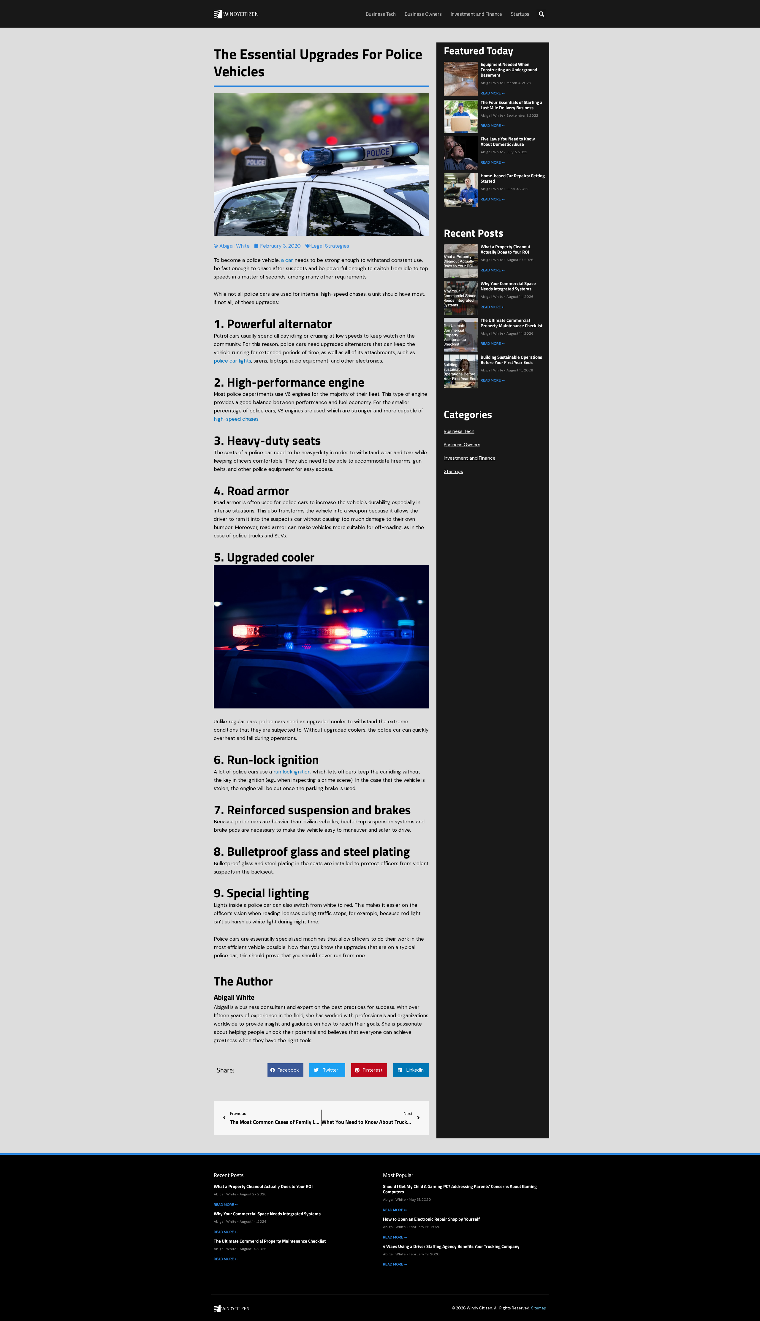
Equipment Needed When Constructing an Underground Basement (509, 69)
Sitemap (538, 1308)
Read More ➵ (493, 93)
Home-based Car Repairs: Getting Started (513, 178)
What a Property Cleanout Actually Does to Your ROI (505, 249)
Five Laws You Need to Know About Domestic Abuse (508, 141)
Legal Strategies (330, 246)
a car (287, 260)
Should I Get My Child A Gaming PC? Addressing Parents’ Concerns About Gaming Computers (460, 1189)
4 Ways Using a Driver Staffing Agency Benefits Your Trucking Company (451, 1246)
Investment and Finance (476, 14)
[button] (541, 14)
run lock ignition (292, 771)
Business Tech (381, 14)
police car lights (232, 360)
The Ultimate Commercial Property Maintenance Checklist (511, 323)
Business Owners (423, 14)
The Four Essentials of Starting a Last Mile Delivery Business (511, 105)
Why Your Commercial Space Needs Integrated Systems (508, 286)
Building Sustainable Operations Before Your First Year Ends (511, 360)
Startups (520, 14)
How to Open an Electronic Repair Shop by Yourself (431, 1219)
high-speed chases (236, 419)
